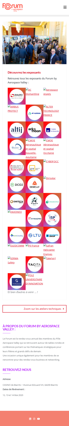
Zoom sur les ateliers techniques (42, 308)
